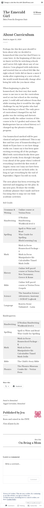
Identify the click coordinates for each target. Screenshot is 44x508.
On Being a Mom (30, 441)
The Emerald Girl (14, 14)
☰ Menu (37, 12)
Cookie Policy (11, 499)
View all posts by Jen (11, 424)
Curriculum (12, 404)
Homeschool (14, 401)
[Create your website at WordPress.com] (22, 2)
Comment (33, 479)
